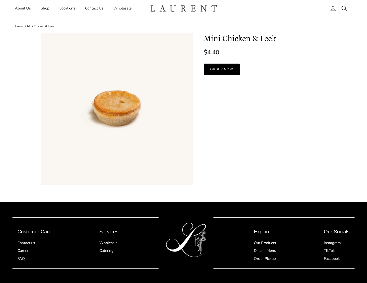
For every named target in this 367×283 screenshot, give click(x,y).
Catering (106, 250)
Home (19, 26)
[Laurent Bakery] (184, 8)
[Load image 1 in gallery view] (117, 109)
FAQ (21, 258)
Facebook (332, 258)
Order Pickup (265, 258)
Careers (23, 250)
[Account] (332, 8)
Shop (45, 8)
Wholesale (122, 8)
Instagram (332, 242)
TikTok (329, 250)
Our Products (265, 242)
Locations (67, 8)
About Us (23, 8)
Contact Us (94, 8)
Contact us (26, 242)
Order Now (221, 69)
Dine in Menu (265, 250)
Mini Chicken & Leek (40, 26)
